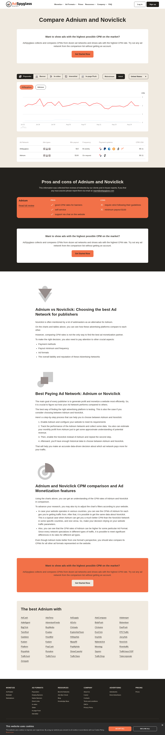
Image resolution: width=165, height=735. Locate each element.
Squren (98, 651)
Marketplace (10, 698)
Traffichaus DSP (126, 651)
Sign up (153, 4)
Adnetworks (113, 692)
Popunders (35, 692)
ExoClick (99, 632)
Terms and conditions (91, 701)
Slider (34, 707)
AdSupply (74, 618)
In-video (57, 76)
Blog (59, 698)
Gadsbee (25, 637)
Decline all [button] (145, 729)
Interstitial (72, 76)
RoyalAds (25, 651)
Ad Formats (70, 4)
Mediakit (9, 695)
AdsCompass (100, 618)
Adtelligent (25, 622)
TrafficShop (100, 656)
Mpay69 (73, 642)
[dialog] (82, 729)
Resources (89, 4)
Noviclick (123, 642)
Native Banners (37, 698)
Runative (49, 651)
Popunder (27, 76)
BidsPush (99, 622)
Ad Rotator (9, 692)
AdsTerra (49, 618)
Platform (24, 647)
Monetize (58, 4)
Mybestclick (100, 642)
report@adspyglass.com (103, 191)
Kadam (24, 642)
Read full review (26, 205)
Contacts (87, 698)
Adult (120, 76)
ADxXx (73, 622)
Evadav (49, 632)
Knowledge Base (63, 701)
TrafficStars (75, 656)
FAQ (110, 4)
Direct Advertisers (115, 695)
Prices (80, 4)
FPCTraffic (124, 632)
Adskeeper (124, 618)
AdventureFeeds (53, 622)
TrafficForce (51, 656)
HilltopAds (74, 637)
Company (101, 4)
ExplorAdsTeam (77, 632)
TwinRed (25, 632)
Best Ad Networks (63, 692)
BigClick (24, 627)
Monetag (98, 647)
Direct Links (36, 701)
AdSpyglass (24, 149)
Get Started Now (82, 54)
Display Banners (37, 695)
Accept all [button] (120, 729)
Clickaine (99, 627)
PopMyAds (75, 647)
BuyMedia (50, 627)
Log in (140, 4)
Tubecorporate (125, 656)
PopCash (50, 647)
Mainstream (109, 76)
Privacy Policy (88, 707)
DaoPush (123, 627)
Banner (42, 76)
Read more (10, 732)
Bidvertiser (124, 622)
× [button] (162, 725)
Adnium (22, 155)
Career (86, 695)
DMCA (86, 704)
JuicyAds (123, 637)
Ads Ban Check (63, 695)
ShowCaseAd (76, 651)
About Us (87, 692)
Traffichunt (25, 656)
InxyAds (98, 637)
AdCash (24, 618)
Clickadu (74, 627)
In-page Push (91, 76)
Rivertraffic (124, 647)
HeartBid (49, 637)
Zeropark (25, 661)
